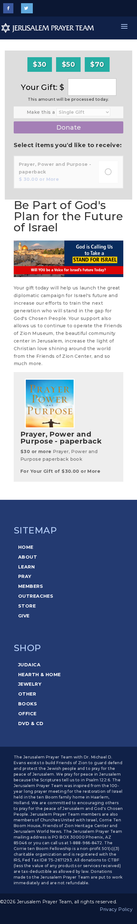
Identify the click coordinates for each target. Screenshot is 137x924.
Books (27, 704)
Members (30, 586)
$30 (39, 64)
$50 (68, 64)
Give (24, 616)
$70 (97, 64)
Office (27, 714)
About (27, 557)
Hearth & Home (39, 674)
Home (25, 547)
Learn (26, 567)
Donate (68, 127)
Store (27, 606)
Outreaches (35, 596)
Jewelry (29, 684)
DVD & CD (30, 723)
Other (27, 694)
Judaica (29, 665)
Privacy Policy (116, 909)
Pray (25, 576)
